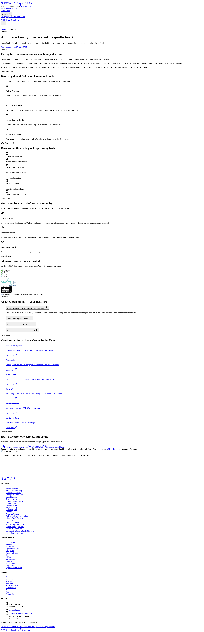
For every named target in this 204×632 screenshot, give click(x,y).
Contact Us (10, 594)
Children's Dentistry (13, 493)
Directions (26, 630)
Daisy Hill (9, 561)
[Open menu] (3, 23)
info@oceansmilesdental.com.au (20, 613)
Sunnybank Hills (12, 553)
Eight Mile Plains (12, 549)
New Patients (14, 17)
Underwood (10, 542)
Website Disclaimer (114, 449)
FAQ (7, 592)
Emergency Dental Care (15, 495)
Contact (22, 17)
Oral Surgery (10, 520)
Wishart (8, 557)
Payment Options (12, 590)
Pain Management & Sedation (17, 525)
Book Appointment (8, 47)
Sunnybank (10, 551)
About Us (9, 579)
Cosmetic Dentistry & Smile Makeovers (20, 531)
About (8, 11)
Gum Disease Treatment (15, 533)
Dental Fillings (11, 497)
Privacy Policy (6, 627)
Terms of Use (17, 627)
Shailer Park (10, 559)
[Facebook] (2, 479)
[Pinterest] (13, 479)
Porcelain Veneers (12, 514)
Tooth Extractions (12, 522)
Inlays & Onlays (12, 508)
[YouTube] (8, 479)
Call (5, 20)
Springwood (10, 544)
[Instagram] (5, 479)
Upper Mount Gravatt (14, 568)
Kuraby (8, 555)
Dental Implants (11, 510)
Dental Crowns (11, 503)
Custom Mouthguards (14, 529)
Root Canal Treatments (14, 499)
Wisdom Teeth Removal (15, 518)
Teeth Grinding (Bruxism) (15, 527)
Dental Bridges (11, 505)
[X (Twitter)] (10, 479)
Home (3, 11)
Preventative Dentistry (14, 491)
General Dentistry (12, 488)
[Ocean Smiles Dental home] (10, 9)
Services (5, 14)
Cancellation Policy (29, 627)
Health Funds (11, 588)
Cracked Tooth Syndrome (15, 501)
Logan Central (11, 566)
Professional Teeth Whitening (17, 516)
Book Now (14, 20)
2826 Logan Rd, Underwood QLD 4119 (19, 3)
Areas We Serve (12, 586)
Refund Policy (41, 627)
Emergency (5, 17)
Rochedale (10, 546)
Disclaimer (51, 627)
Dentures (9, 512)
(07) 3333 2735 (29, 6)
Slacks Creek (10, 563)
